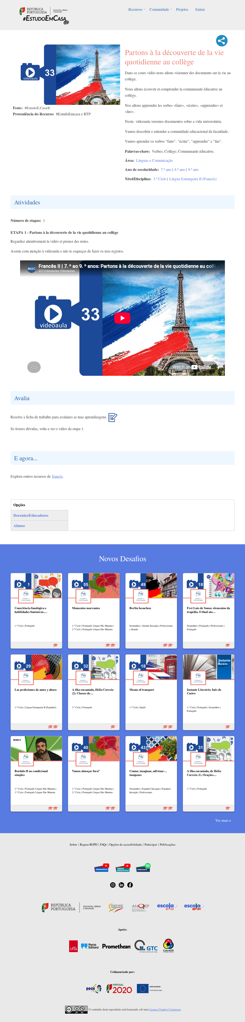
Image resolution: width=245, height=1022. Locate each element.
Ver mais (221, 820)
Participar (151, 844)
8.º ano (179, 169)
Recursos (135, 9)
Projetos (182, 9)
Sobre (73, 844)
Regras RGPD (88, 844)
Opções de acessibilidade (125, 844)
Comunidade (159, 9)
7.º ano (166, 169)
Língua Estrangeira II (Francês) (193, 178)
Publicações (167, 844)
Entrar (200, 9)
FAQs (103, 844)
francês (57, 476)
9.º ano (193, 169)
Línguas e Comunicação (154, 160)
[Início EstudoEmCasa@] (43, 10)
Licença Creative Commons (165, 1009)
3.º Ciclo (159, 178)
